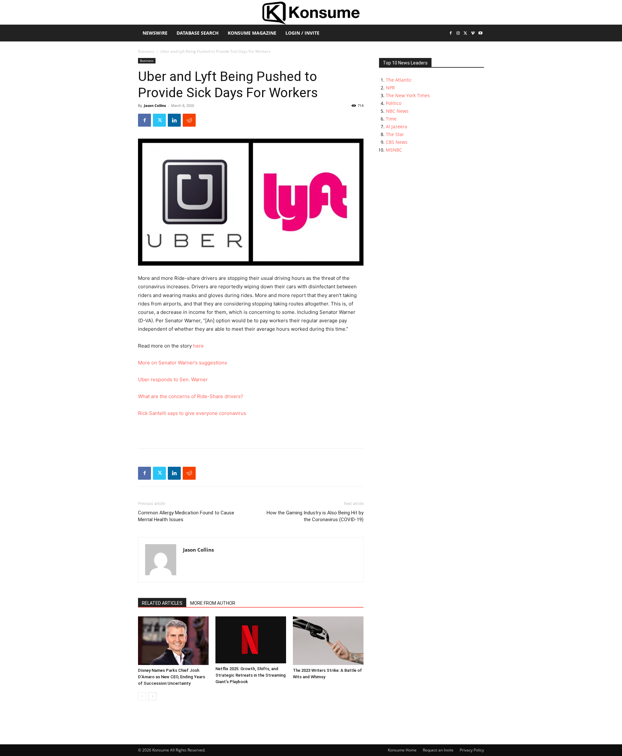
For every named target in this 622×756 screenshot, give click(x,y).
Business (146, 51)
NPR (390, 88)
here (198, 346)
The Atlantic (399, 80)
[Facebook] (451, 33)
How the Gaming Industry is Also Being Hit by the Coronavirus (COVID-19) (315, 516)
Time (391, 119)
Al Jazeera (396, 126)
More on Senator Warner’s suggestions (182, 363)
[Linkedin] (174, 120)
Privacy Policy (472, 750)
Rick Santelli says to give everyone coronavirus (192, 413)
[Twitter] (465, 33)
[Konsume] (311, 13)
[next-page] (152, 696)
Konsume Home (402, 750)
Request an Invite (438, 750)
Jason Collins (155, 105)
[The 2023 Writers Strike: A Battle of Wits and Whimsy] (328, 640)
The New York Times (408, 95)
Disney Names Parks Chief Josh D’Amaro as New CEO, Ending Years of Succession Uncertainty (171, 677)
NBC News (397, 111)
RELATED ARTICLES (162, 603)
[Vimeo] (473, 33)
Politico (393, 103)
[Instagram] (458, 33)
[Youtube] (480, 33)
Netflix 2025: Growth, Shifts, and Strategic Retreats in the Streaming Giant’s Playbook (250, 675)
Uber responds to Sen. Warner (173, 379)
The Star (395, 134)
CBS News (397, 142)
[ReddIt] (189, 120)
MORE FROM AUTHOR (212, 603)
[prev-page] (142, 696)
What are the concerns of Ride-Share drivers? (190, 396)
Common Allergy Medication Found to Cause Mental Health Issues (186, 516)
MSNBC (394, 150)
